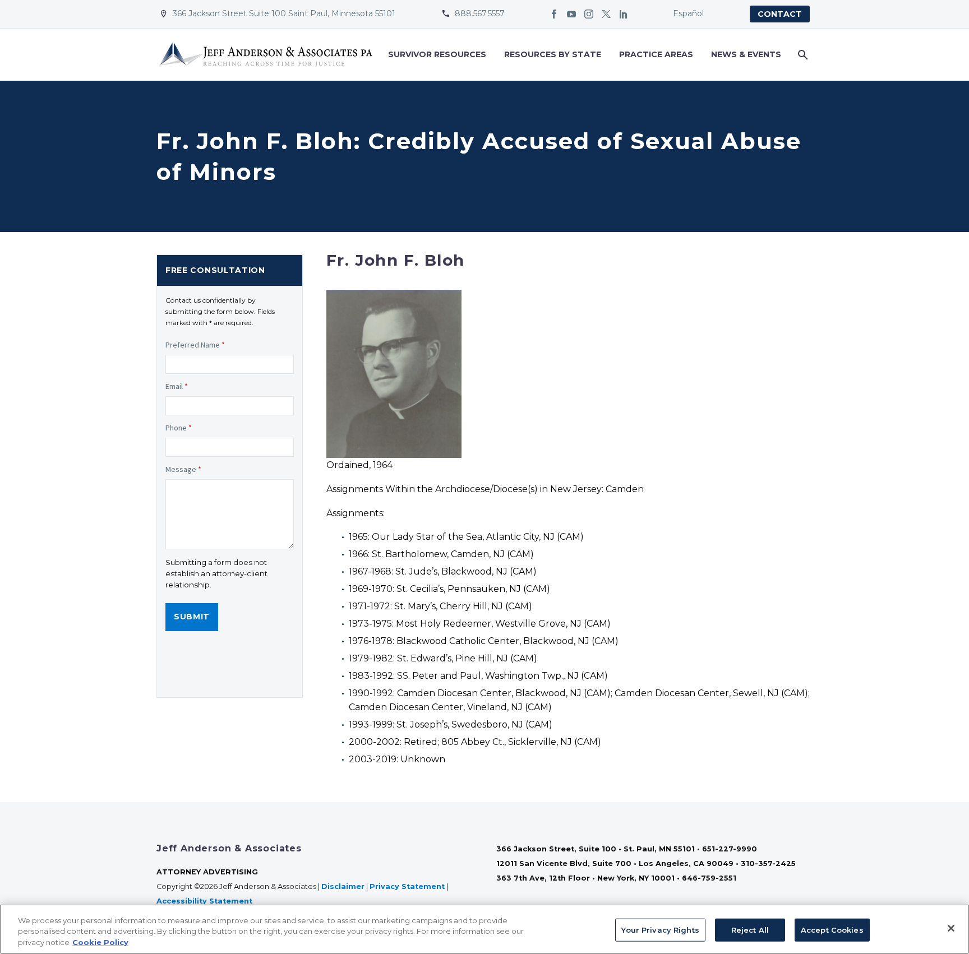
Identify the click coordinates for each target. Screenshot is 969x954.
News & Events (746, 54)
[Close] (951, 928)
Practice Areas (656, 54)
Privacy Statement (407, 886)
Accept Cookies (832, 929)
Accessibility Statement (205, 901)
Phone (178, 428)
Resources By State (552, 54)
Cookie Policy (100, 942)
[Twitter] (606, 14)
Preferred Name (195, 345)
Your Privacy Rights (660, 929)
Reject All (750, 929)
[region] (484, 929)
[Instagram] (588, 14)
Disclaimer (342, 886)
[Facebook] (554, 14)
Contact (780, 14)
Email (176, 386)
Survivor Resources (437, 54)
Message (183, 469)
